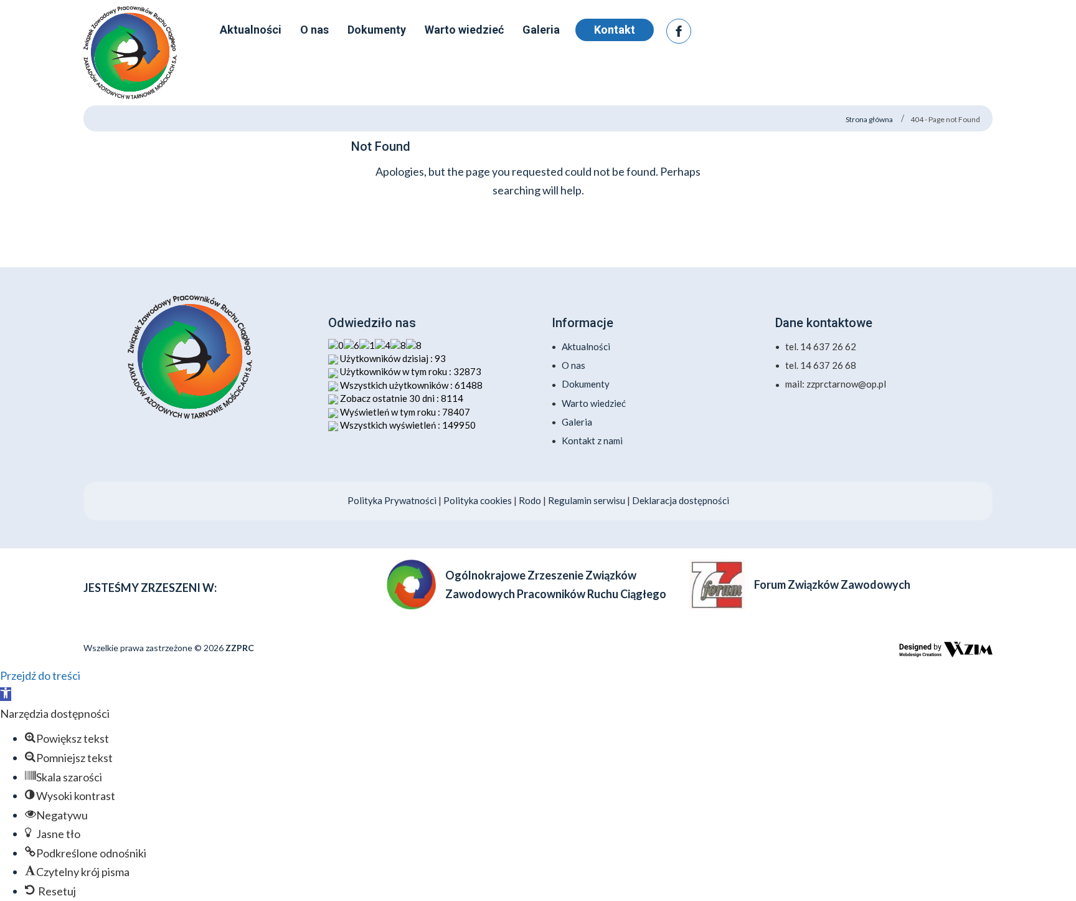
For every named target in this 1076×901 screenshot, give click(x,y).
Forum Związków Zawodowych (832, 584)
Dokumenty (586, 383)
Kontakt (614, 29)
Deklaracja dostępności (680, 500)
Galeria (577, 421)
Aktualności (586, 346)
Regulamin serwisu (586, 500)
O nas (573, 365)
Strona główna (869, 119)
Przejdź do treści (40, 675)
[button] (5, 694)
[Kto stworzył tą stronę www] (946, 649)
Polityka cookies (477, 500)
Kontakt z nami (592, 440)
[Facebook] (678, 31)
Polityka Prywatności (392, 500)
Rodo (531, 500)
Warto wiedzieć (594, 403)
